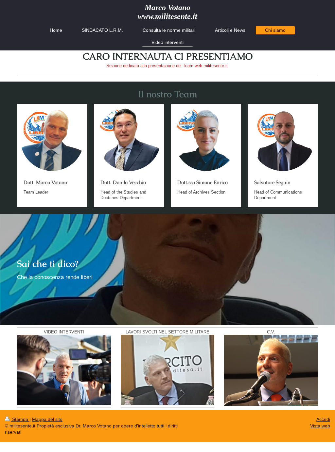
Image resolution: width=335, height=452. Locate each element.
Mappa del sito (47, 419)
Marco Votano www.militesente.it (167, 12)
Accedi (323, 419)
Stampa (20, 419)
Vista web (320, 425)
